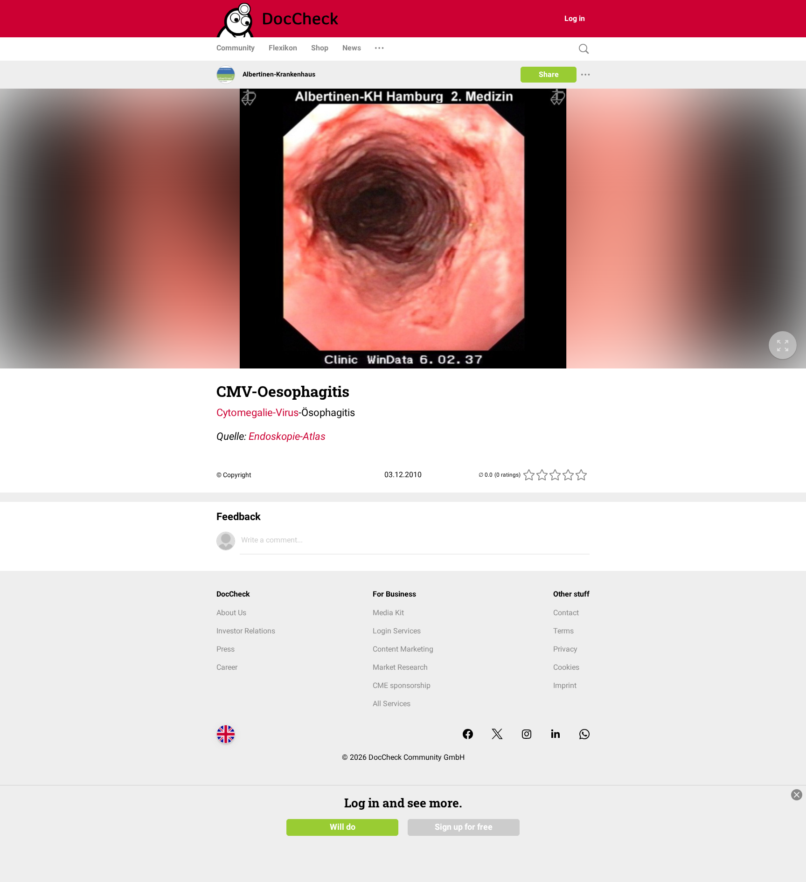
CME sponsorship (402, 685)
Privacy (565, 649)
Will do (342, 827)
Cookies (566, 667)
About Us (231, 612)
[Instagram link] (526, 734)
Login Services (397, 630)
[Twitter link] (497, 734)
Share (549, 74)
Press (225, 649)
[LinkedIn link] (555, 734)
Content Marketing (403, 649)
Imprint (565, 685)
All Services (391, 703)
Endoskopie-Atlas (287, 436)
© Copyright (233, 475)
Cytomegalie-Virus (257, 412)
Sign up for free (464, 827)
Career (226, 667)
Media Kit (388, 612)
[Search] (582, 49)
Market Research (400, 667)
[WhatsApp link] (584, 734)
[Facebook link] (468, 734)
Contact (566, 612)
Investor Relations (245, 630)
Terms (563, 630)
